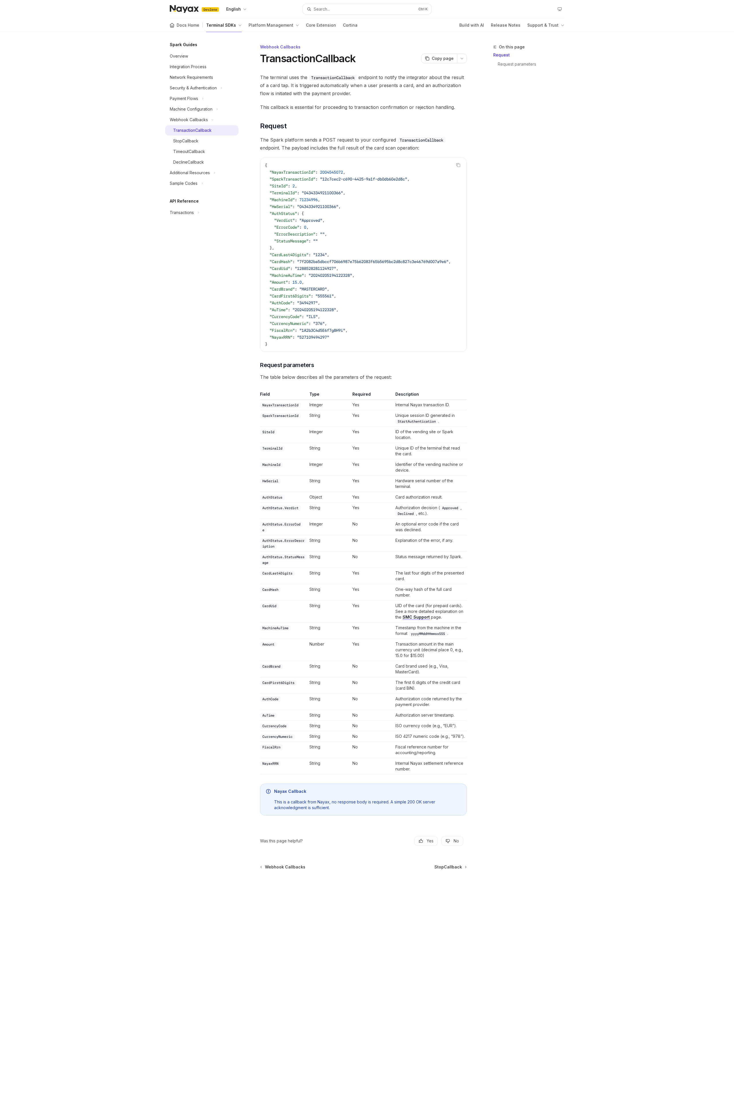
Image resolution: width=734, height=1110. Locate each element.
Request (501, 54)
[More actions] (462, 58)
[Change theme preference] (559, 9)
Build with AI (471, 25)
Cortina (350, 25)
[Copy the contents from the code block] (458, 165)
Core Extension (321, 25)
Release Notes (505, 25)
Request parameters (517, 64)
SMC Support (416, 617)
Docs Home (188, 25)
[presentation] (363, 255)
